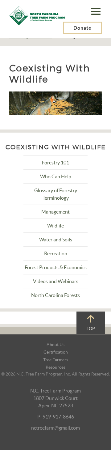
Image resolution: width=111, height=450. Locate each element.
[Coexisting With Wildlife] (55, 102)
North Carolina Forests (55, 295)
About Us (55, 344)
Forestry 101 (55, 162)
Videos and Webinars (55, 281)
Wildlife (55, 225)
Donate (82, 28)
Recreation (55, 253)
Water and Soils (55, 239)
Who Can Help (55, 176)
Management (55, 211)
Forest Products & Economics (56, 267)
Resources (55, 367)
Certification (55, 352)
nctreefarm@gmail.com (55, 428)
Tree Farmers (55, 359)
